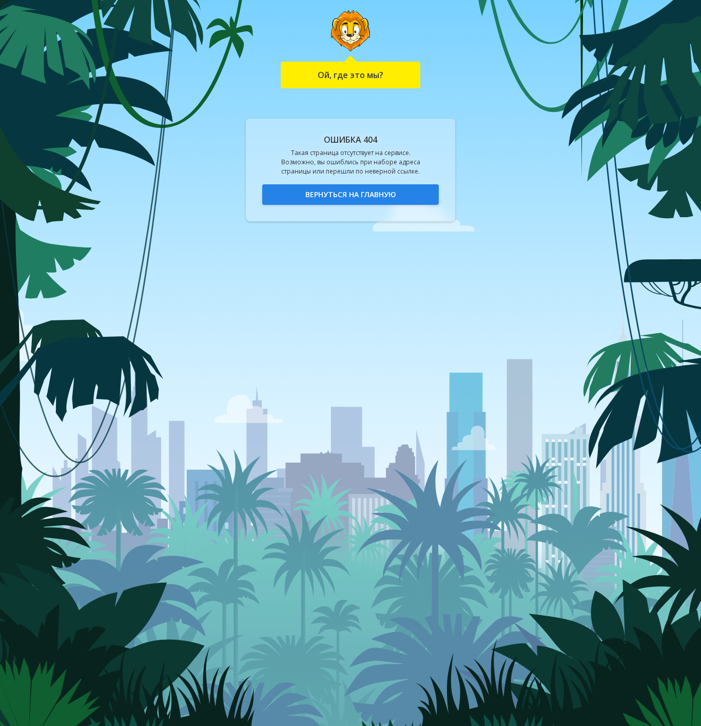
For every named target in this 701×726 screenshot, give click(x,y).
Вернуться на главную (350, 194)
